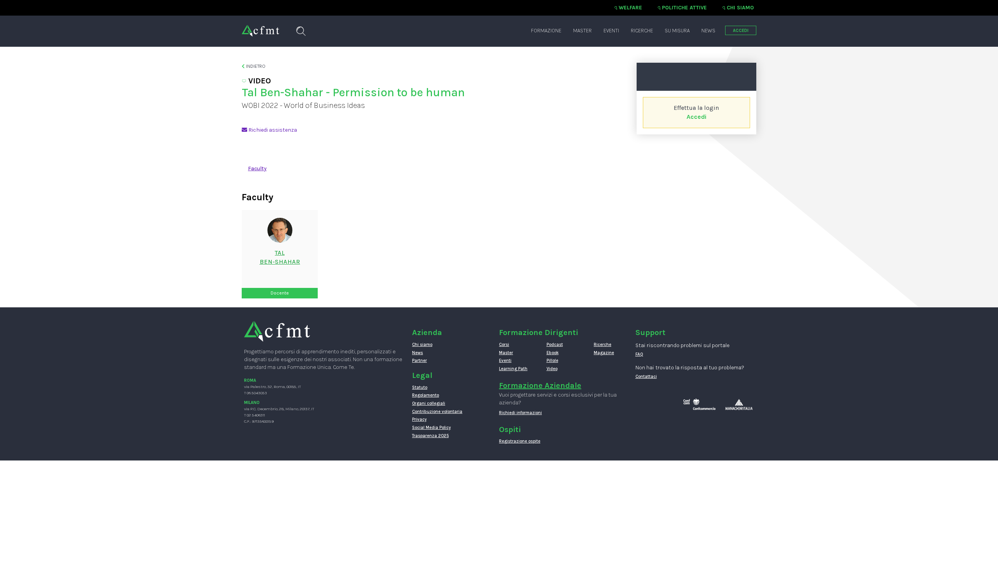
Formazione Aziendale (540, 385)
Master (582, 30)
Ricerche (642, 30)
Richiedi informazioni (520, 412)
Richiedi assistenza (272, 130)
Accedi (696, 116)
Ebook (553, 352)
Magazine (604, 352)
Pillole (552, 360)
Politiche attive (684, 7)
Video (552, 368)
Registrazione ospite (519, 441)
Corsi (504, 344)
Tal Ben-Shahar (280, 257)
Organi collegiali (428, 403)
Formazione (546, 30)
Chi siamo (740, 7)
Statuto (419, 387)
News (708, 30)
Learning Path (513, 368)
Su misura (677, 30)
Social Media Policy (431, 427)
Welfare (630, 7)
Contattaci (646, 376)
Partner (419, 360)
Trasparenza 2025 (430, 435)
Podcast (555, 344)
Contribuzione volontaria (437, 411)
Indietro (255, 66)
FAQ (639, 354)
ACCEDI (740, 30)
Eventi (611, 30)
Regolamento (425, 395)
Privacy (419, 419)
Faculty (257, 168)
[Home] (260, 27)
